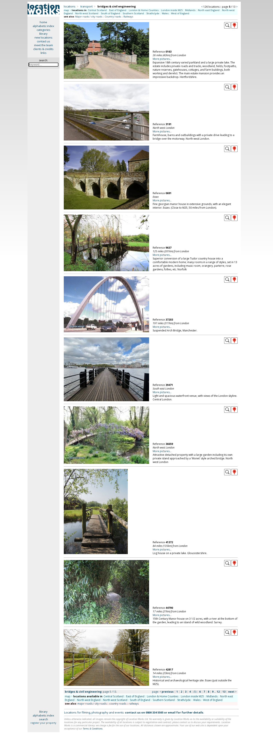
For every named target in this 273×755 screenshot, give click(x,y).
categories (43, 30)
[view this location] (227, 27)
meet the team (43, 45)
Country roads (113, 16)
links (43, 53)
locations (70, 6)
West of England (180, 13)
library (43, 34)
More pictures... (162, 59)
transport (86, 6)
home (43, 22)
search (43, 719)
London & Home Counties (143, 10)
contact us (43, 41)
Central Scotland (97, 10)
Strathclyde (152, 13)
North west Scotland (86, 13)
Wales (165, 13)
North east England (208, 10)
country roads (117, 703)
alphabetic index (43, 26)
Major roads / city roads (88, 16)
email (172, 712)
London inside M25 (172, 10)
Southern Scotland (133, 13)
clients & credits (43, 49)
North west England (88, 700)
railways (134, 703)
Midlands (190, 10)
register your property (43, 722)
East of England (117, 10)
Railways (128, 16)
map (66, 10)
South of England (110, 13)
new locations (43, 37)
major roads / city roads (92, 703)
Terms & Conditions (93, 728)
